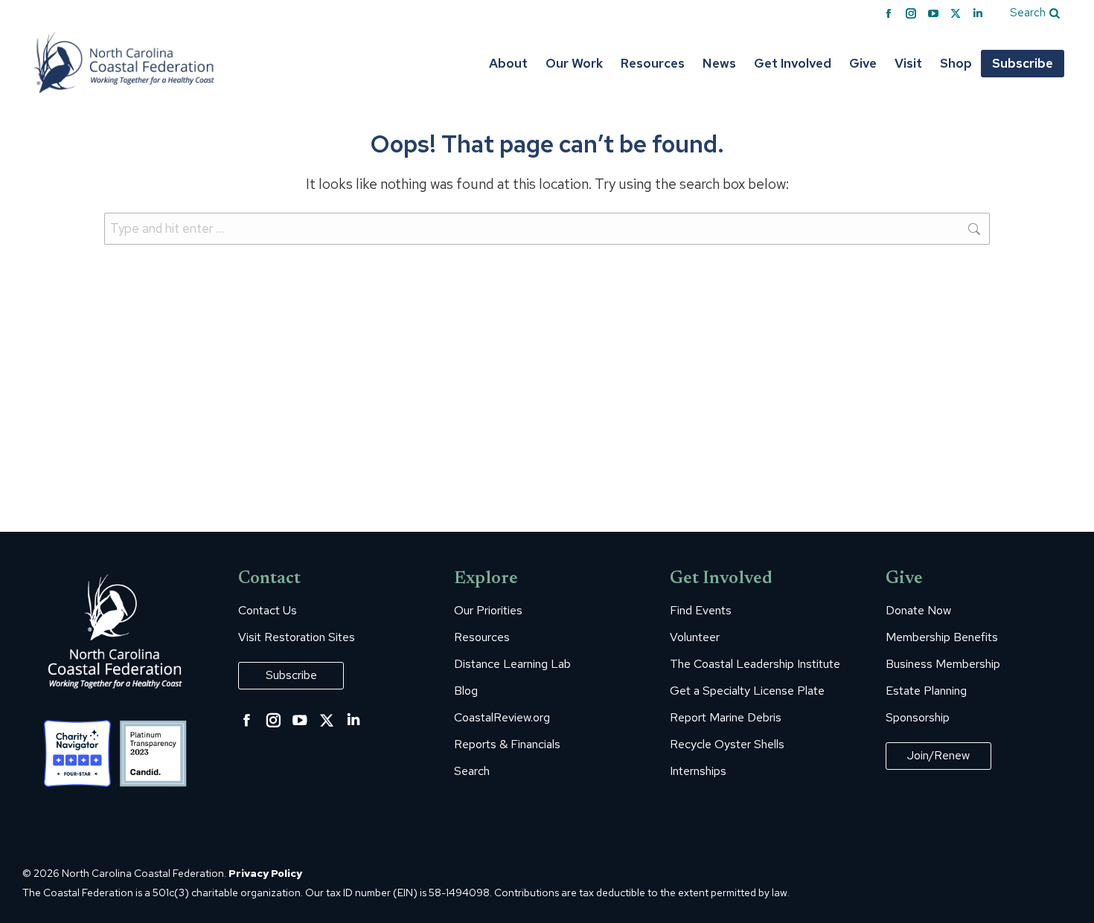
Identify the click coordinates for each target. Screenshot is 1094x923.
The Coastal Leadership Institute (755, 664)
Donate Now (918, 610)
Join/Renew (938, 755)
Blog (466, 691)
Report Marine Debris (725, 717)
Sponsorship (918, 717)
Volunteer (695, 637)
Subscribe (291, 675)
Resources (482, 637)
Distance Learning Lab (512, 664)
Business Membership (943, 664)
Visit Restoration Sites (296, 637)
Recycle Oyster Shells (727, 744)
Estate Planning (926, 691)
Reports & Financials (507, 744)
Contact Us (267, 610)
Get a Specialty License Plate (747, 691)
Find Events (701, 610)
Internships (698, 771)
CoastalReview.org (502, 717)
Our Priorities (488, 610)
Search (472, 771)
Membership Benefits (942, 637)
